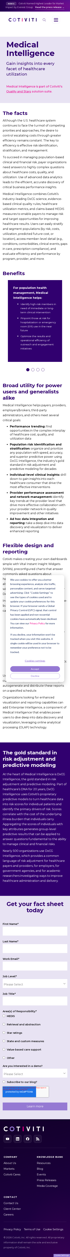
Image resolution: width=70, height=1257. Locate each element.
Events (41, 1174)
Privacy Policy (37, 623)
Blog (40, 1168)
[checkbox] (35, 1037)
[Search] (44, 19)
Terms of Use (32, 1229)
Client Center (12, 1208)
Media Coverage (47, 1186)
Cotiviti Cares (12, 1174)
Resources (43, 1163)
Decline (35, 675)
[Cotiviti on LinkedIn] (18, 1139)
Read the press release (48, 7)
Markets (9, 1168)
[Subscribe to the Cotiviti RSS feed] (38, 1139)
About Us (10, 1163)
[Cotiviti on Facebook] (28, 1139)
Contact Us (11, 1203)
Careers (8, 1214)
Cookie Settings (53, 1229)
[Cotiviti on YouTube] (7, 1139)
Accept (35, 668)
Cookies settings (35, 660)
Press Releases (46, 1180)
